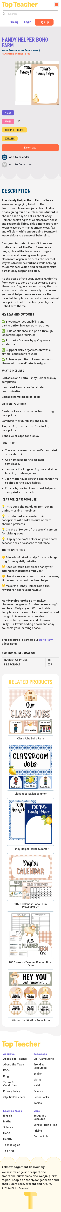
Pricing (14, 22)
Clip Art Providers (14, 1097)
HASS (37, 1085)
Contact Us (41, 1136)
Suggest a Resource (40, 1117)
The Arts (8, 1151)
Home (5, 50)
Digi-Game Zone (44, 1059)
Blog (6, 1076)
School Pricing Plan (45, 1125)
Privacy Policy (11, 1091)
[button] (15, 157)
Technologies (11, 1145)
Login (27, 22)
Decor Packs (17, 50)
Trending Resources (40, 1066)
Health (7, 1139)
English (38, 1074)
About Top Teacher (15, 1059)
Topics (38, 1103)
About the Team (13, 1064)
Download (30, 147)
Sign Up (44, 22)
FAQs (6, 1070)
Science (38, 1091)
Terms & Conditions (10, 1084)
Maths (37, 1079)
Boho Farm (32, 50)
